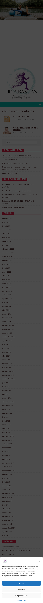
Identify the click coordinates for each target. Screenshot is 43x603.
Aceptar (21, 583)
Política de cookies (21, 600)
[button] (39, 561)
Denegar (21, 589)
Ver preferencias (21, 596)
